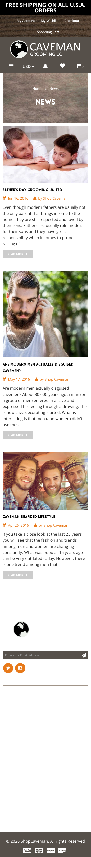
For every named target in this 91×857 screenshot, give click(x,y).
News (54, 88)
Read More (16, 254)
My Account (26, 20)
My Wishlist (50, 20)
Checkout (71, 20)
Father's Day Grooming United (32, 189)
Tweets (10, 740)
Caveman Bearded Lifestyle (29, 516)
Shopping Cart (48, 32)
